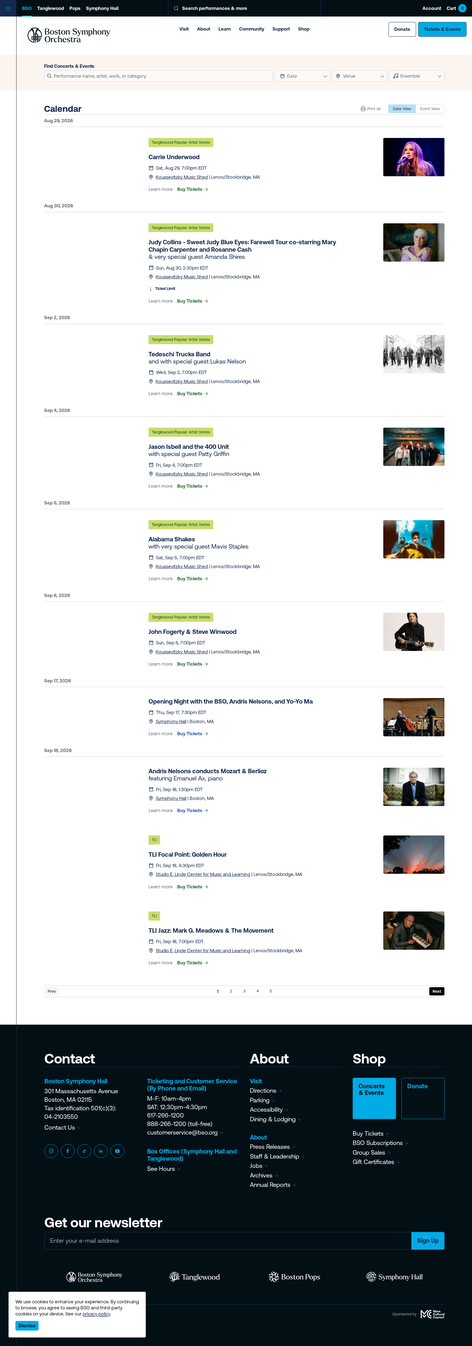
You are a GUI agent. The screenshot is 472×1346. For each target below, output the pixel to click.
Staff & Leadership (274, 1156)
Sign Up (428, 1240)
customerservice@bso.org (182, 1132)
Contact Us (59, 1127)
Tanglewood (50, 8)
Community (251, 29)
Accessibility (266, 1109)
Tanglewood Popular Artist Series (181, 142)
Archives (261, 1175)
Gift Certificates (373, 1161)
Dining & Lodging (273, 1119)
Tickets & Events (442, 29)
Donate (402, 29)
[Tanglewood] (194, 1277)
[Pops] (294, 1277)
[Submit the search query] (49, 76)
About (203, 29)
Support (281, 29)
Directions (263, 1090)
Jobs (256, 1165)
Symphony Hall (102, 8)
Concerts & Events (371, 1089)
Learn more (161, 189)
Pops (74, 8)
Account (431, 8)
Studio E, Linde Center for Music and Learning (203, 874)
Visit (184, 29)
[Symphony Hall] (394, 1277)
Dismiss (27, 1325)
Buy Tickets (189, 189)
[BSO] (94, 1277)
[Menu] (8, 8)
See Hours (161, 1168)
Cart (455, 8)
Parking (259, 1100)
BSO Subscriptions (378, 1142)
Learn (225, 29)
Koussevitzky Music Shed (182, 177)
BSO (27, 8)
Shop (303, 29)
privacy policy (96, 1314)
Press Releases (270, 1146)
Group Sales (369, 1152)
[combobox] (359, 76)
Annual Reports (270, 1184)
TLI (154, 840)
